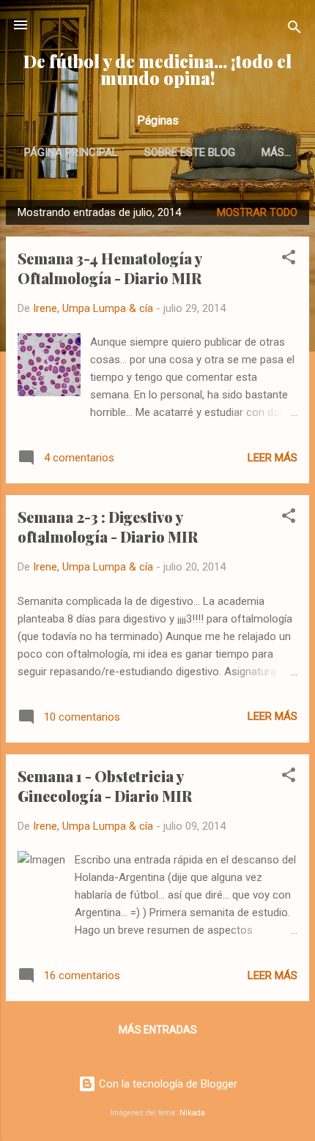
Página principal (71, 152)
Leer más (272, 457)
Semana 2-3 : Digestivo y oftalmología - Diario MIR (108, 526)
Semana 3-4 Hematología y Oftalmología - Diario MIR (109, 268)
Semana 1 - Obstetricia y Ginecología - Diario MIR (105, 786)
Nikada (192, 1113)
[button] (288, 259)
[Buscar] (294, 29)
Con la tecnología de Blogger (166, 1083)
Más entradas (158, 1030)
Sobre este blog (189, 152)
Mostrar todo (257, 212)
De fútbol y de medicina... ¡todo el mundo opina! (157, 69)
